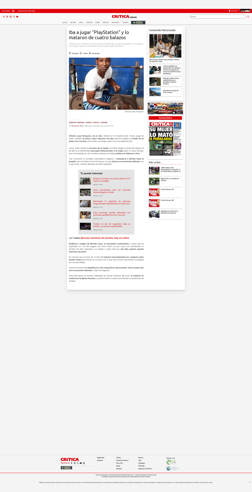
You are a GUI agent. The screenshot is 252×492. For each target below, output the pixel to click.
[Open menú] (13, 10)
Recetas (119, 469)
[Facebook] (4, 16)
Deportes (90, 22)
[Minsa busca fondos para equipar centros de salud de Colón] (165, 46)
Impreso (125, 22)
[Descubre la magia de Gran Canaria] (155, 92)
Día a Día (119, 463)
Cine (139, 460)
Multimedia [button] (115, 22)
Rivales (96, 122)
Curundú (104, 122)
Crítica (118, 457)
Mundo (97, 22)
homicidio (80, 122)
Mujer (118, 466)
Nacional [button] (73, 22)
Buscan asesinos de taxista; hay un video (105, 237)
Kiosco (140, 457)
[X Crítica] (14, 16)
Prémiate (141, 466)
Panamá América (122, 460)
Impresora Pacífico (145, 469)
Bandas (89, 122)
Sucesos (64, 22)
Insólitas (106, 22)
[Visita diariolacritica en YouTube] (81, 463)
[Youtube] (17, 16)
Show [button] (81, 22)
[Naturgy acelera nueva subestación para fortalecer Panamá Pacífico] (155, 81)
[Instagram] (10, 16)
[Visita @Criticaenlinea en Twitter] (75, 463)
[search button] (248, 16)
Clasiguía (141, 463)
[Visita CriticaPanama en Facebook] (72, 463)
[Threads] (7, 16)
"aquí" (211, 482)
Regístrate (100, 457)
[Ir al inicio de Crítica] (125, 16)
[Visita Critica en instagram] (84, 463)
